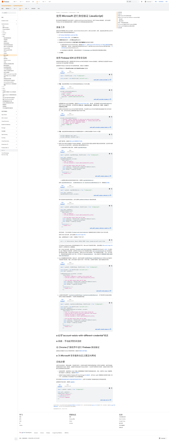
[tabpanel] (86, 77)
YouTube (71, 423)
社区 (43, 1)
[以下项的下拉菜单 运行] (23, 1)
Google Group (122, 421)
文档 (37, 1)
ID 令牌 (105, 249)
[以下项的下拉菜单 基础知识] (11, 8)
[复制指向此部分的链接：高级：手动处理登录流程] (82, 341)
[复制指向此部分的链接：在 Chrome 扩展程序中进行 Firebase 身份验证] (101, 347)
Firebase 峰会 (72, 419)
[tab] (62, 71)
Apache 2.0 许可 (95, 405)
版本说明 (121, 423)
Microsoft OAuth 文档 (83, 103)
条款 (20, 438)
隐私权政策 (24, 438)
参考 (20, 419)
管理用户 (77, 372)
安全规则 (87, 375)
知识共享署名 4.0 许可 (74, 405)
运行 (21, 1)
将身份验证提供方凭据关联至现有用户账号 (72, 379)
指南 (20, 416)
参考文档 (33, 8)
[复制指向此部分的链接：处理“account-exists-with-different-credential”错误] (109, 335)
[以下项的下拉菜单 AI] (16, 8)
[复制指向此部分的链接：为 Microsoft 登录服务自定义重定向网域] (97, 356)
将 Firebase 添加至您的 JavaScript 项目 (68, 35)
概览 (2, 8)
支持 (50, 1)
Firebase (58, 12)
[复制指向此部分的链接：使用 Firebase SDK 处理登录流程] (88, 58)
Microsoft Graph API (80, 234)
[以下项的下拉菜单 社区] (46, 1)
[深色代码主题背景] (109, 74)
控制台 (64, 37)
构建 (14, 1)
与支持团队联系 (122, 416)
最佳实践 (107, 182)
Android (36, 432)
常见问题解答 (122, 425)
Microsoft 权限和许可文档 (76, 141)
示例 (38, 8)
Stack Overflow (122, 419)
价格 (33, 1)
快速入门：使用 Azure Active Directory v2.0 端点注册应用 (95, 44)
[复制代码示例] (112, 74)
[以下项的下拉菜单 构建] (17, 1)
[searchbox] (9, 13)
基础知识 (8, 8)
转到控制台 (161, 1)
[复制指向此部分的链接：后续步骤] (66, 362)
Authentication (18, 6)
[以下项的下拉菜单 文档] (39, 1)
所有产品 (66, 432)
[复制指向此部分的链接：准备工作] (66, 27)
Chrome (42, 432)
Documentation (6, 6)
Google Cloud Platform (57, 432)
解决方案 (28, 1)
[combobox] (132, 1)
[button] (8, 21)
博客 (156, 1)
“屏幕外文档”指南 (83, 351)
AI (14, 8)
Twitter (70, 421)
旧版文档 (121, 427)
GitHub (20, 425)
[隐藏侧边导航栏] (16, 438)
